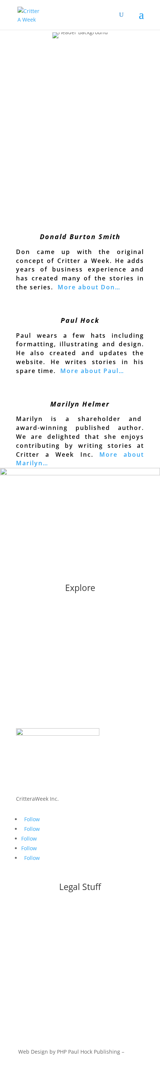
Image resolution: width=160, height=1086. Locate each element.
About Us (80, 616)
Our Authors (80, 630)
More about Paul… (92, 371)
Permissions (80, 992)
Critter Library (80, 684)
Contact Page (80, 1006)
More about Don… (89, 287)
